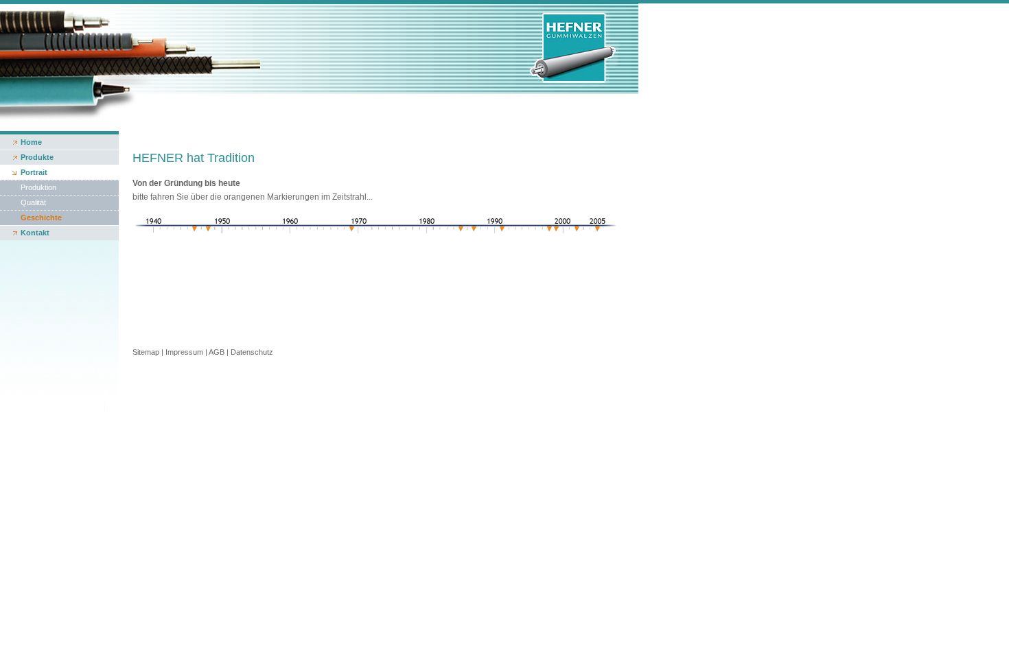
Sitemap (145, 352)
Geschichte (41, 217)
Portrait (34, 172)
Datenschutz (252, 352)
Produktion (38, 187)
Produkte (37, 157)
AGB (216, 352)
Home (31, 142)
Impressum (184, 352)
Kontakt (35, 233)
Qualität (33, 202)
